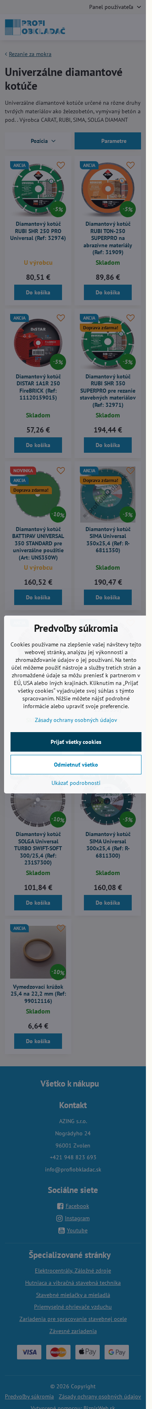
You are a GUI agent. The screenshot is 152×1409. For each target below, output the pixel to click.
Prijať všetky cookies (76, 742)
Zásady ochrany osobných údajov (76, 720)
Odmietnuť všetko (76, 764)
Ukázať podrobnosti (76, 783)
